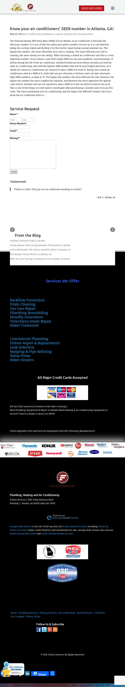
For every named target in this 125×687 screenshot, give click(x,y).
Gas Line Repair (23, 308)
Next (112, 229)
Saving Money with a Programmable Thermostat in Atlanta (40, 245)
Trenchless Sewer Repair (30, 321)
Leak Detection (22, 347)
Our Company (18, 616)
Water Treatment (24, 325)
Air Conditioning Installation (39, 34)
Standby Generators (26, 316)
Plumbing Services (28, 612)
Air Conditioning (66, 612)
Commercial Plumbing (29, 338)
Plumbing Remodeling (29, 312)
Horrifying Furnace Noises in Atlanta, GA (30, 254)
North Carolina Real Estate (23, 533)
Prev (12, 229)
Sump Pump (20, 355)
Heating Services (48, 612)
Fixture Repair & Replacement (35, 342)
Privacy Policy (33, 616)
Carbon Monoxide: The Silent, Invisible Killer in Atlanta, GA (40, 249)
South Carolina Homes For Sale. (57, 533)
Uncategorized (85, 34)
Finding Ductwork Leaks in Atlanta (27, 240)
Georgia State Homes (20, 526)
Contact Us (99, 612)
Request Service (85, 612)
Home (14, 612)
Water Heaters (22, 359)
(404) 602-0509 (91, 8)
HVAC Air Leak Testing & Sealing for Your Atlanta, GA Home (40, 258)
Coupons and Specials (66, 34)
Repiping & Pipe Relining (31, 351)
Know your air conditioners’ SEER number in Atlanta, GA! (62, 28)
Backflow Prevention (27, 299)
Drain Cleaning (23, 304)
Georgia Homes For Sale (74, 526)
